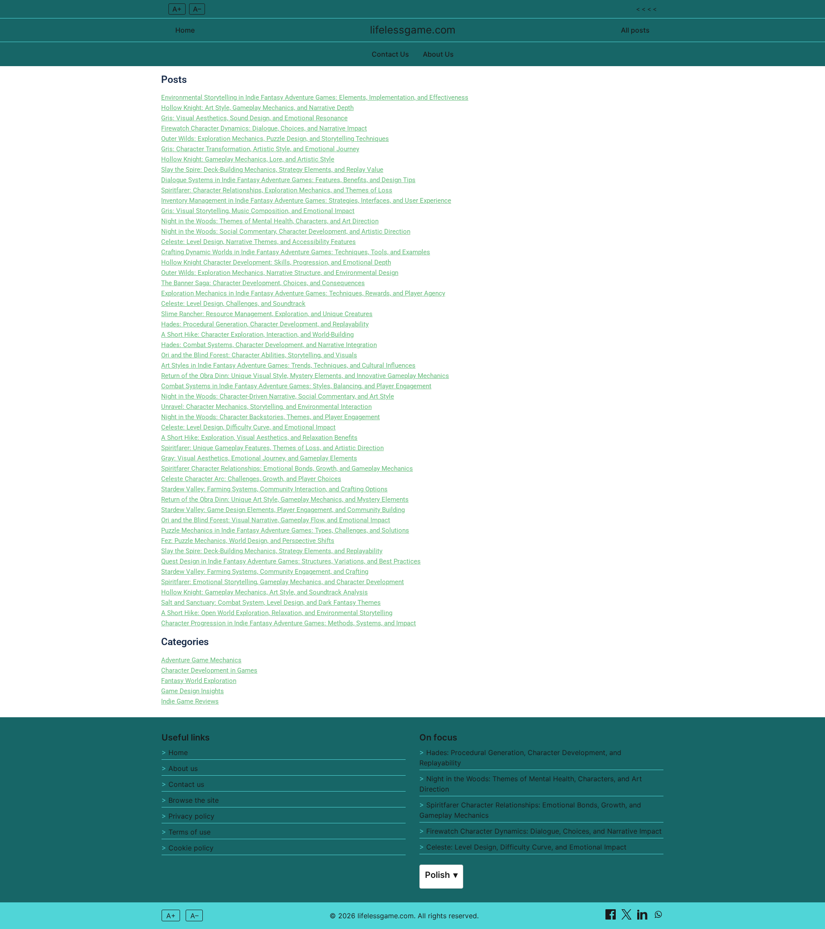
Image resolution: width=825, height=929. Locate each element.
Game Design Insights (192, 691)
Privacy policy (191, 816)
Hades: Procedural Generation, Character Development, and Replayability (265, 324)
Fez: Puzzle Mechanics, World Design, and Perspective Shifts (247, 541)
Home (185, 30)
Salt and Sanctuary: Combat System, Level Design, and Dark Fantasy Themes (271, 602)
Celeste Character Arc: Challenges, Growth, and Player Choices (251, 479)
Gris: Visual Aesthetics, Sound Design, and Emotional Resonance (254, 118)
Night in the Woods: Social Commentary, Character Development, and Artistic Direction (285, 231)
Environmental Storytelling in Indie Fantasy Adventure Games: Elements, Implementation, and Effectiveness (314, 97)
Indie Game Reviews (190, 701)
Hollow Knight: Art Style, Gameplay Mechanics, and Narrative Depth (257, 108)
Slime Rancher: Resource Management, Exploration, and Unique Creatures (267, 314)
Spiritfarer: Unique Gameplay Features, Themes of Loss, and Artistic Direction (272, 448)
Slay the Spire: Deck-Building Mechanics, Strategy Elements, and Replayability (271, 551)
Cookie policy (191, 848)
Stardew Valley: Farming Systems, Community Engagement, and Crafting (264, 572)
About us (183, 768)
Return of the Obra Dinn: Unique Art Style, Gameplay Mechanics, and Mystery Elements (285, 499)
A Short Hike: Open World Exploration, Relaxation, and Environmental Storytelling (276, 613)
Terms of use (189, 832)
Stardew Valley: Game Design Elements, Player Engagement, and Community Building (283, 510)
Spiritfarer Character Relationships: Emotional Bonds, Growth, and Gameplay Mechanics (287, 468)
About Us (438, 54)
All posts (635, 30)
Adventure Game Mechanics (201, 660)
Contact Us (390, 54)
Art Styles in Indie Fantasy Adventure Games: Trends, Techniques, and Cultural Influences (288, 365)
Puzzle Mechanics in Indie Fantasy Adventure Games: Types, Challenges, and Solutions (285, 530)
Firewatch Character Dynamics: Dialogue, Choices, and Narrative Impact (264, 128)
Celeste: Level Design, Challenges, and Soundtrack (233, 304)
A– (197, 9)
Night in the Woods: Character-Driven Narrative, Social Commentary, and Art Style (277, 396)
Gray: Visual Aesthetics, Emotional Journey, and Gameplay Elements (259, 458)
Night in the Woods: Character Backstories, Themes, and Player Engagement (270, 417)
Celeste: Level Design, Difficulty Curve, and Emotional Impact (248, 427)
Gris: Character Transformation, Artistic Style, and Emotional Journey (260, 149)
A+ (177, 9)
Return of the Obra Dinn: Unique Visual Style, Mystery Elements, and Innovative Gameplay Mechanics (305, 376)
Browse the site (193, 800)
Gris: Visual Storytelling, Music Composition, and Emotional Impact (257, 211)
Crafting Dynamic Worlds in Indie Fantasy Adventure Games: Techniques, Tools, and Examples (295, 252)
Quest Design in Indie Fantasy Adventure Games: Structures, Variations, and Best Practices (291, 561)
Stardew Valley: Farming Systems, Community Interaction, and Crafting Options (274, 489)
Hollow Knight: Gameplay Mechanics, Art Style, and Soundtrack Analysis (264, 592)
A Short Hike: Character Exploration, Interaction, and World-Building (257, 334)
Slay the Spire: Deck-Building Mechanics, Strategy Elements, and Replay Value (272, 170)
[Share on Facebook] (611, 917)
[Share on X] (627, 917)
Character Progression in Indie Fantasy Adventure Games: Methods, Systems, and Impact (288, 623)
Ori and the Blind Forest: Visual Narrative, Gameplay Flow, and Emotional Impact (275, 520)
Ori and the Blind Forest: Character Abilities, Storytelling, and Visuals (259, 355)
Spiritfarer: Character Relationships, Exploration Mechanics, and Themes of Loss (276, 190)
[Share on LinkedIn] (643, 917)
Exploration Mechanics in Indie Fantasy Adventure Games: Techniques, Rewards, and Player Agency (303, 293)
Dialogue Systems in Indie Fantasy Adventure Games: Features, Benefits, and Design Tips (288, 180)
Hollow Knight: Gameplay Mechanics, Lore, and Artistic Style (247, 159)
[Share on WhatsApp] (658, 917)
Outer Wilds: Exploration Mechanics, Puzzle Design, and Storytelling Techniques (275, 139)
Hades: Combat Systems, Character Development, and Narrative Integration (269, 345)
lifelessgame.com (412, 30)
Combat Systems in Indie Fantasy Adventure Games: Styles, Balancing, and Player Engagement (296, 386)
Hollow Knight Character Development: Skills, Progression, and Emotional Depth (276, 262)
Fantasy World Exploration (198, 681)
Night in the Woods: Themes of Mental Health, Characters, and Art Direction (270, 221)
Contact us (186, 784)
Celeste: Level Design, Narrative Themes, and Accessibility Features (258, 242)
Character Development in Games (209, 670)
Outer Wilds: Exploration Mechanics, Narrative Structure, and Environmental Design (279, 273)
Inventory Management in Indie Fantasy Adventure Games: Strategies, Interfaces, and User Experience (306, 200)
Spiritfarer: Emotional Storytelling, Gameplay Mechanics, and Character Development (282, 582)
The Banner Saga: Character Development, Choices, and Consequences (263, 283)
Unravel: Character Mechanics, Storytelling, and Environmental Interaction (266, 407)
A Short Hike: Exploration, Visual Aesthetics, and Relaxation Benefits (259, 438)
